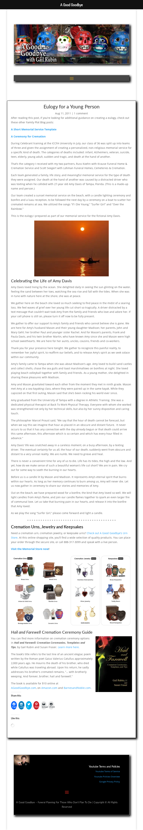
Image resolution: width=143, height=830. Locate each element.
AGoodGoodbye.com (23, 688)
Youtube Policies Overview (107, 776)
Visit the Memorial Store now (30, 549)
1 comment (81, 113)
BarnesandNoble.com (77, 688)
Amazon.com (49, 688)
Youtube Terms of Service (108, 771)
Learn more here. (69, 647)
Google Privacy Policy (109, 781)
